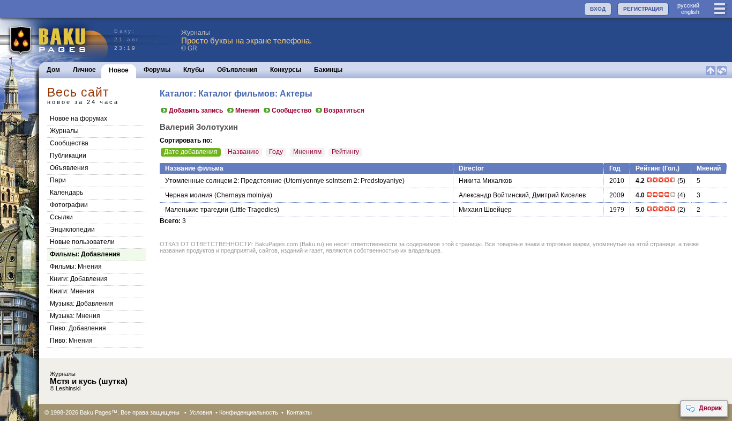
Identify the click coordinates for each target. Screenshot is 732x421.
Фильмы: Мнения (76, 266)
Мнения (247, 110)
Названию (243, 152)
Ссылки (61, 217)
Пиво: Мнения (71, 340)
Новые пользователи (82, 242)
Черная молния (189, 195)
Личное (84, 69)
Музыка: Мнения (75, 316)
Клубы (193, 69)
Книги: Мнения (72, 291)
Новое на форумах (78, 118)
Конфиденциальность (248, 412)
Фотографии (69, 205)
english (690, 12)
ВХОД (598, 9)
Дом (53, 69)
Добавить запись (196, 110)
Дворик (710, 408)
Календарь (66, 192)
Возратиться (344, 110)
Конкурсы (285, 69)
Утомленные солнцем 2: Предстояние (223, 180)
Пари (58, 180)
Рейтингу (345, 152)
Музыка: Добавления (82, 303)
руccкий (688, 5)
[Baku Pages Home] (54, 40)
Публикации (68, 155)
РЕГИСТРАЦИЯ (643, 9)
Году (276, 152)
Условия (201, 412)
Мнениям (307, 152)
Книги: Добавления (79, 279)
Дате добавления (191, 152)
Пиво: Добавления (78, 328)
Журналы (64, 131)
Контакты (299, 412)
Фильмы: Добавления (85, 254)
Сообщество (291, 110)
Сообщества (69, 143)
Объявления (237, 69)
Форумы (157, 69)
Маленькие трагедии (196, 209)
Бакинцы (328, 69)
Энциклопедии (72, 229)
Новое (119, 70)
